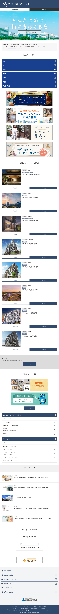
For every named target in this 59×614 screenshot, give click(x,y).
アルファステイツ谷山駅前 (29, 243)
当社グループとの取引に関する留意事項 (17, 610)
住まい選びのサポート (10, 579)
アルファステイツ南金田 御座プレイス (33, 174)
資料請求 (44, 188)
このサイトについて (24, 606)
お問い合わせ (14, 606)
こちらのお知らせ (12, 48)
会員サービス (7, 583)
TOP (30, 470)
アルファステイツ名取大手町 (30, 267)
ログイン (44, 9)
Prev (16, 560)
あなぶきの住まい (8, 575)
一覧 (29, 364)
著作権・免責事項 (25, 608)
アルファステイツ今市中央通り (31, 197)
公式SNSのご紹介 (9, 592)
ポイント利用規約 (42, 606)
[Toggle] (56, 575)
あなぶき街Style (8, 587)
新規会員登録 (15, 9)
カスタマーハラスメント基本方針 (36, 610)
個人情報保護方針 (34, 608)
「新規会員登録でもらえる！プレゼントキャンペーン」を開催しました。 (19, 360)
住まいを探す (7, 570)
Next (42, 560)
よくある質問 (33, 606)
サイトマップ (16, 608)
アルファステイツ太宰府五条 (30, 220)
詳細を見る (15, 188)
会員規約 (43, 608)
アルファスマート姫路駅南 (29, 313)
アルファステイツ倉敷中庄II (30, 290)
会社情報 (49, 610)
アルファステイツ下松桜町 (29, 336)
